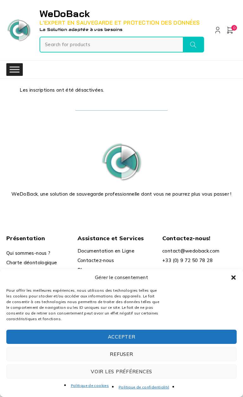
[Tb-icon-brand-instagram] (129, 209)
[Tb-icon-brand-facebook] (100, 209)
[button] (233, 277)
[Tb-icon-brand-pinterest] (143, 209)
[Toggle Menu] (14, 70)
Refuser (121, 354)
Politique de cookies (90, 385)
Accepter (121, 337)
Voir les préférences (121, 372)
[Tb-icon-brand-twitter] (114, 209)
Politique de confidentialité (144, 387)
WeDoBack (65, 14)
